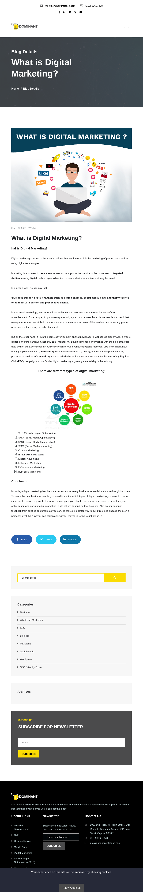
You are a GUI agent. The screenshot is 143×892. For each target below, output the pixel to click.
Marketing (25, 643)
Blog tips (24, 635)
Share (23, 539)
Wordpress (26, 659)
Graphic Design (22, 841)
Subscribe (54, 845)
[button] (126, 26)
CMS (16, 835)
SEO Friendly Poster (31, 667)
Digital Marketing (23, 852)
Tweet (48, 539)
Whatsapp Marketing (31, 620)
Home (15, 88)
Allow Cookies (72, 887)
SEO (22, 627)
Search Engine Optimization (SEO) (24, 860)
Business (25, 612)
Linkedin (72, 539)
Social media (27, 651)
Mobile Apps (20, 847)
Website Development (21, 827)
